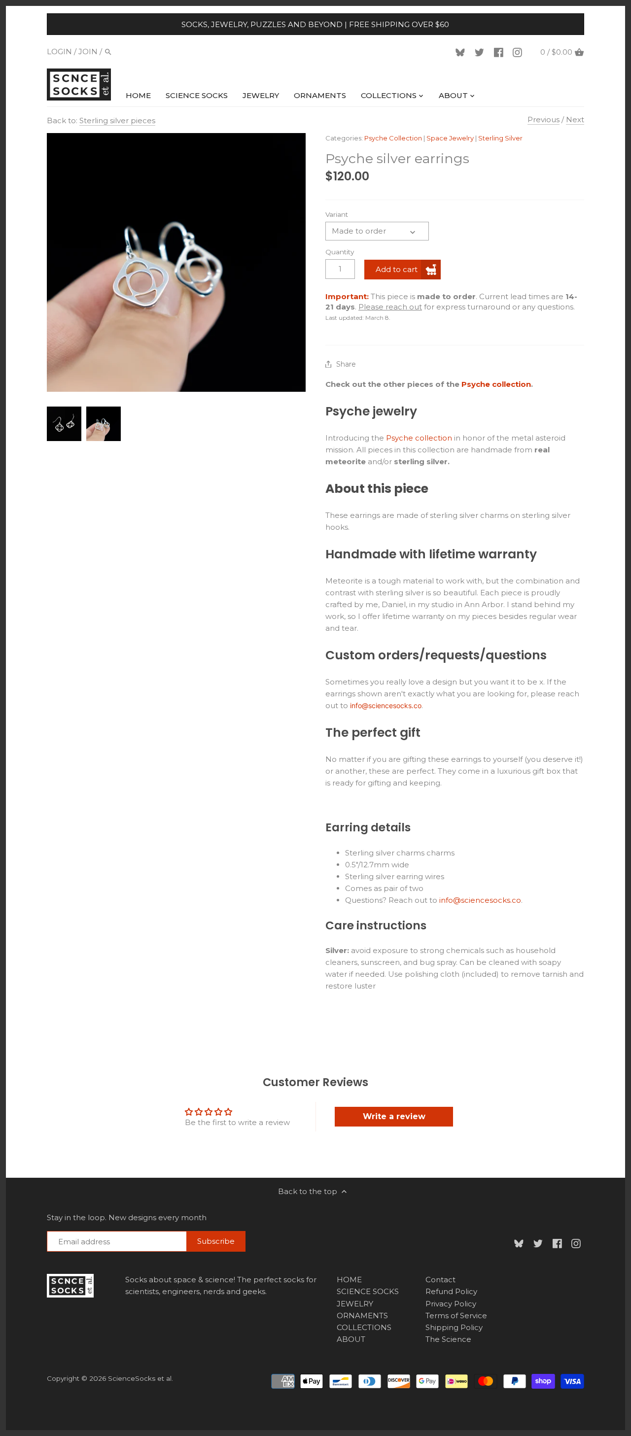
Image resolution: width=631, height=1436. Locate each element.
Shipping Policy (454, 1327)
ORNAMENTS (362, 1315)
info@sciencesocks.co (385, 705)
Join (88, 51)
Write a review (394, 1116)
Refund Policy (451, 1291)
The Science (448, 1339)
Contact (440, 1279)
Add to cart (397, 269)
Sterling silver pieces (117, 120)
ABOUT (351, 1339)
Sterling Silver (500, 138)
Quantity (339, 252)
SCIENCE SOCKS (368, 1291)
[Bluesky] (462, 51)
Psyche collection (496, 384)
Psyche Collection (393, 138)
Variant (336, 214)
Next (575, 119)
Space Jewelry (450, 138)
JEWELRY (355, 1303)
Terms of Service (456, 1315)
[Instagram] (519, 51)
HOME (349, 1279)
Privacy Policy (450, 1303)
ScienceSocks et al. (140, 1378)
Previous (543, 119)
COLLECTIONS (364, 1327)
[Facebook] (500, 51)
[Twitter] (481, 51)
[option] (64, 424)
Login (59, 51)
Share (346, 364)
